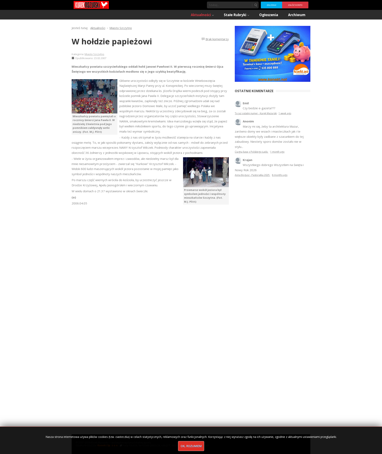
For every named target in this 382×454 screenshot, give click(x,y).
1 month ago (277, 151)
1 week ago (285, 113)
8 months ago (279, 175)
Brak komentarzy (217, 39)
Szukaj (255, 5)
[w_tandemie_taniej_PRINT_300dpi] (272, 53)
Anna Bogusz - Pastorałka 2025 (252, 175)
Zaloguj (271, 5)
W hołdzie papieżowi (112, 41)
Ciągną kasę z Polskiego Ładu (251, 151)
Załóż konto (295, 5)
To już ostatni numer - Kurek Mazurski (256, 113)
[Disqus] (150, 261)
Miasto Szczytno (94, 54)
